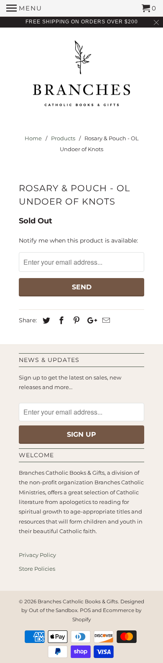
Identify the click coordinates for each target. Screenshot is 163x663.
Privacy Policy (37, 555)
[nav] (24, 8)
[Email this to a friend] (105, 320)
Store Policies (37, 568)
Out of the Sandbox (53, 610)
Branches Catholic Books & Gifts (78, 601)
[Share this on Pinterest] (75, 320)
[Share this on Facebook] (60, 320)
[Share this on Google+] (90, 320)
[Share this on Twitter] (45, 320)
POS (85, 610)
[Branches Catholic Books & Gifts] (81, 76)
